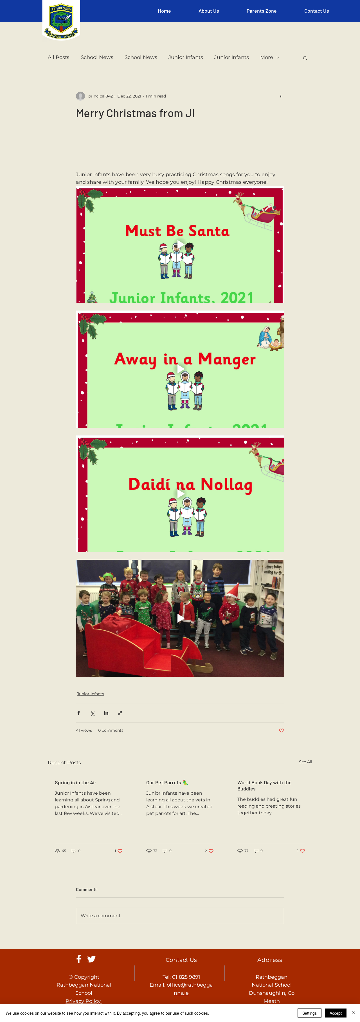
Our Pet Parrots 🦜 (167, 782)
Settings (309, 1013)
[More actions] (280, 96)
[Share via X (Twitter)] (92, 713)
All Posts (58, 57)
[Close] (353, 1013)
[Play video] (180, 244)
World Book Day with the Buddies (264, 785)
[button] (209, 11)
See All (305, 761)
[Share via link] (120, 713)
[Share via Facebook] (78, 713)
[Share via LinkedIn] (106, 713)
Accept (336, 1013)
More (266, 57)
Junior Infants (185, 57)
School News (97, 57)
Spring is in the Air (75, 782)
